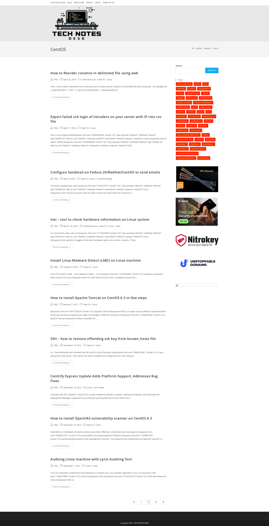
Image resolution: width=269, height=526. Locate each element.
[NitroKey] (197, 240)
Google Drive (183, 107)
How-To (101, 79)
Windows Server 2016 (186, 158)
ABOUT (98, 2)
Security (203, 126)
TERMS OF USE (108, 2)
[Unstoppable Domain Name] (197, 263)
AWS (205, 84)
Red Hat (208, 121)
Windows (210, 140)
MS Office (181, 116)
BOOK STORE (79, 2)
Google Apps (205, 98)
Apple (197, 84)
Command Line (89, 79)
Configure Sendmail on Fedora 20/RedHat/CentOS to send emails (105, 172)
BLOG (69, 2)
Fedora (180, 98)
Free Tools (191, 98)
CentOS (191, 89)
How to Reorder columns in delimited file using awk (94, 73)
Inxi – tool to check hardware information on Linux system (99, 219)
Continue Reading (63, 97)
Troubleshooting (104, 178)
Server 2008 (182, 130)
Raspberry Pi (196, 121)
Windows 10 (182, 149)
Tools (118, 226)
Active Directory (184, 84)
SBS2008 (181, 126)
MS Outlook (194, 116)
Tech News (99, 387)
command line (192, 93)
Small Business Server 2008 (188, 135)
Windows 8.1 (208, 144)
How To (181, 112)
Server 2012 (195, 130)
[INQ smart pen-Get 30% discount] (197, 179)
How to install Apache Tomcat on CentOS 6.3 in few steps (98, 297)
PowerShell (182, 121)
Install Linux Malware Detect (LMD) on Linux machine (95, 260)
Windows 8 (195, 144)
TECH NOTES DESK (57, 2)
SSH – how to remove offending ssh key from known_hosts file (103, 338)
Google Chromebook (203, 103)
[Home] (193, 48)
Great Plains (206, 107)
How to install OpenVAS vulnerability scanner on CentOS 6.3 (101, 418)
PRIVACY (89, 2)
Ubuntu (199, 140)
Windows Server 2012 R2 (187, 153)
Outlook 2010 (209, 116)
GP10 (194, 107)
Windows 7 (182, 144)
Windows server (197, 149)
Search (179, 65)
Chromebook (204, 89)
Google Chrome (184, 103)
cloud (180, 93)
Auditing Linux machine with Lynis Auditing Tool (91, 459)
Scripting (191, 126)
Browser (181, 89)
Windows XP (203, 158)
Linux (109, 79)
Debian (205, 93)
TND (56, 79)
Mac (208, 112)
